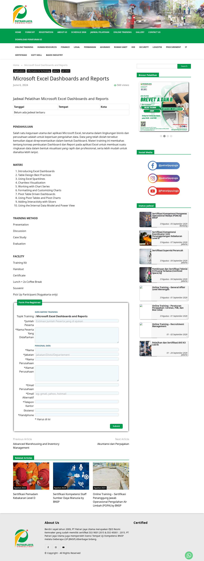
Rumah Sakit (120, 47)
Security (144, 47)
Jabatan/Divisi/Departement (53, 354)
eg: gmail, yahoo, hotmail (51, 393)
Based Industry (54, 55)
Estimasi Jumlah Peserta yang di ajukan (59, 321)
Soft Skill (36, 55)
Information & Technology (38, 71)
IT (186, 47)
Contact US (154, 32)
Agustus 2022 (20, 487)
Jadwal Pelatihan (99, 32)
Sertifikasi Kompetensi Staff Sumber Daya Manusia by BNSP (69, 497)
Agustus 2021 (100, 487)
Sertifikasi (21, 55)
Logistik (157, 47)
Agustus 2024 (60, 487)
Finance (65, 47)
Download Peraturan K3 (28, 39)
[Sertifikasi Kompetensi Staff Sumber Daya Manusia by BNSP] (73, 476)
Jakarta (56, 71)
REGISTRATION (46, 32)
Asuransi (105, 47)
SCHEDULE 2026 (78, 32)
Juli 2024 (65, 71)
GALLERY (140, 32)
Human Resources (47, 47)
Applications (19, 71)
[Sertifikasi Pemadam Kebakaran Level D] (33, 476)
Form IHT (30, 32)
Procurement (173, 47)
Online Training (122, 32)
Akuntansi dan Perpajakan (113, 444)
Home (18, 32)
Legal (77, 47)
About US (62, 32)
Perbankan (90, 47)
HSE (133, 47)
